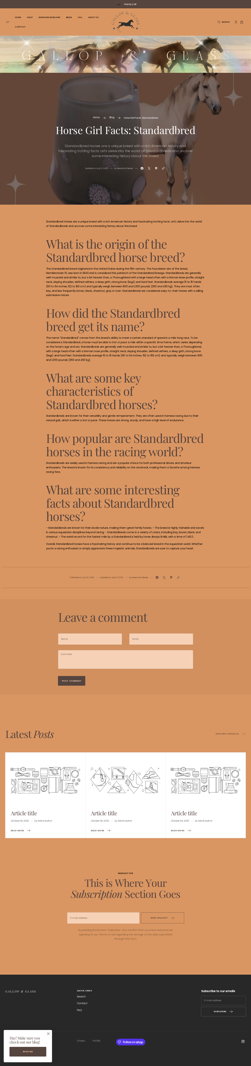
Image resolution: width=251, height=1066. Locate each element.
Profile (96, 1041)
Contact (82, 1003)
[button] (224, 22)
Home (96, 117)
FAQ (79, 1010)
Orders (81, 1041)
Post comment (72, 680)
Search (81, 996)
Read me (28, 1051)
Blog (111, 117)
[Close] (48, 1033)
